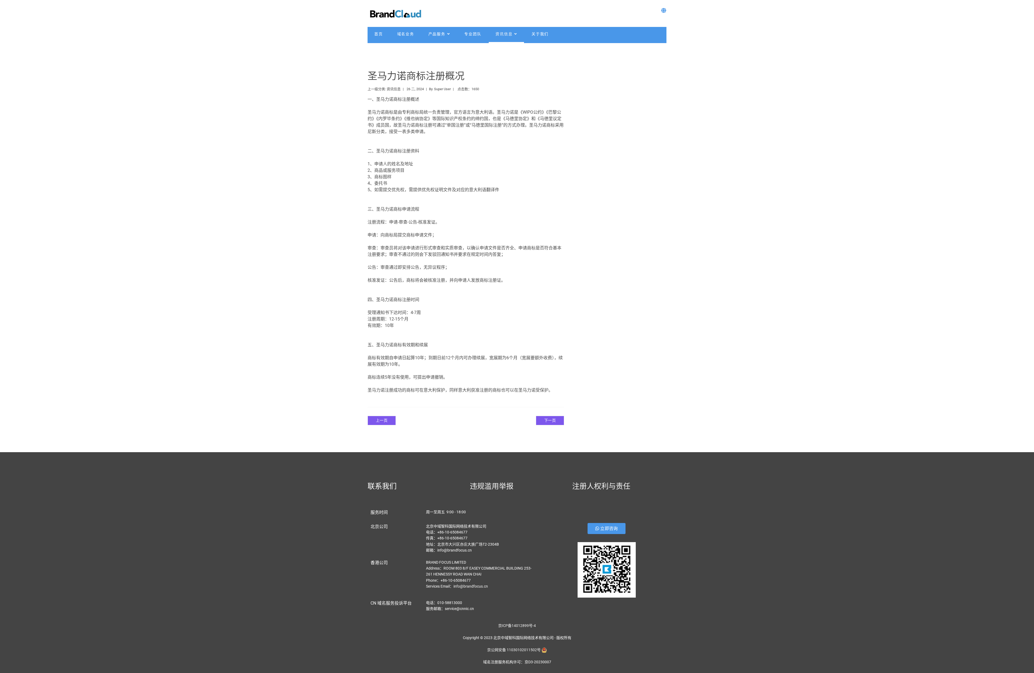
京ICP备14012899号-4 (517, 625)
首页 (378, 34)
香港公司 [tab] (379, 562)
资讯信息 (503, 34)
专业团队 (472, 34)
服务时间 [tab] (379, 512)
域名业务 (405, 34)
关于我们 (540, 34)
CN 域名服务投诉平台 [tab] (391, 603)
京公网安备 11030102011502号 (514, 650)
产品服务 (436, 34)
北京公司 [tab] (379, 526)
